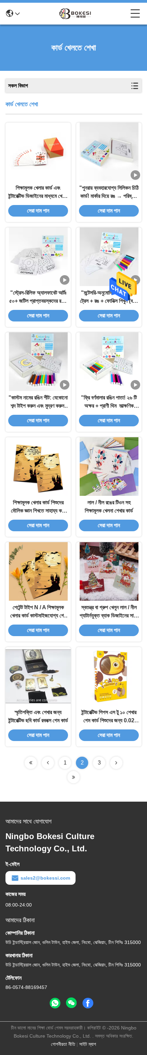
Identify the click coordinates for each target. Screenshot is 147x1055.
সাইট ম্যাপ (87, 1044)
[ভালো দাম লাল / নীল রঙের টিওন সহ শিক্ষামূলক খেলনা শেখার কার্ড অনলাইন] (109, 466)
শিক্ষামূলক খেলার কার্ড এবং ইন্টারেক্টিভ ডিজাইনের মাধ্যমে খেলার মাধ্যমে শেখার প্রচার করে (38, 192)
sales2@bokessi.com (45, 878)
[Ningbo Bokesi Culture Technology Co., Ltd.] (75, 13)
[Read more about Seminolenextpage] (31, 763)
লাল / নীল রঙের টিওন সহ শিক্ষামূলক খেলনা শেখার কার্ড (109, 507)
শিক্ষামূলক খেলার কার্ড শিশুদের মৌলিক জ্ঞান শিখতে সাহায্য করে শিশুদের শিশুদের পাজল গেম (38, 507)
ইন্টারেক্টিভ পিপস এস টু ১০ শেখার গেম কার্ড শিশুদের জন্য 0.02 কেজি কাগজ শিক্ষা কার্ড (108, 717)
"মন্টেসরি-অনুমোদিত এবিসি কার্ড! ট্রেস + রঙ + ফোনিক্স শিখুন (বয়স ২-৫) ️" (109, 297)
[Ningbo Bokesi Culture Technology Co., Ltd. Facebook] (88, 1003)
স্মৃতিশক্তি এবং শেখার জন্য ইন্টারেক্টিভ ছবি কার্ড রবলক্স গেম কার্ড (38, 716)
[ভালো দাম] (109, 152)
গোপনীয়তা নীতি (63, 1044)
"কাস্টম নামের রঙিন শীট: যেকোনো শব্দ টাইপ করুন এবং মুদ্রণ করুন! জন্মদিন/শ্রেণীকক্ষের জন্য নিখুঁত (38, 402)
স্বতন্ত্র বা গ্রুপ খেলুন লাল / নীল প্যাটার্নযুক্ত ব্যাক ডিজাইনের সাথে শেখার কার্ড (109, 612)
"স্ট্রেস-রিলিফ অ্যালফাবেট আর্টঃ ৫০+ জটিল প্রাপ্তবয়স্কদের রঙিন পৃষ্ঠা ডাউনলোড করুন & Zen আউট (38, 297)
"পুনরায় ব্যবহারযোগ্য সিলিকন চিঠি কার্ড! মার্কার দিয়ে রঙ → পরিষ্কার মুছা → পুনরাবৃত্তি (108, 192)
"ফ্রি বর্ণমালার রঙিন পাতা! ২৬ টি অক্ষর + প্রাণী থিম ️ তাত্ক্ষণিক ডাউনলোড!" (109, 402)
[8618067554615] (55, 1003)
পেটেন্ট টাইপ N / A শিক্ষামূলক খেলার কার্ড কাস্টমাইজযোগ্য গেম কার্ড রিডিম (38, 612)
